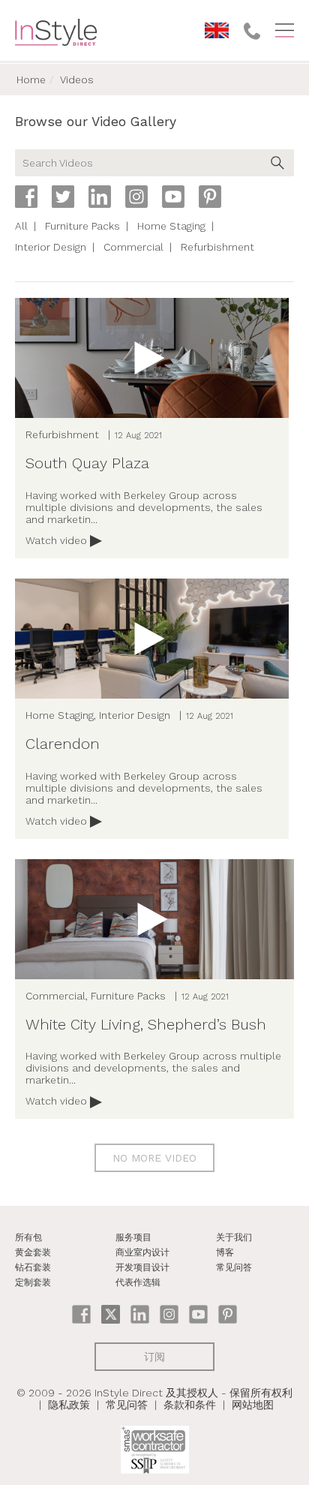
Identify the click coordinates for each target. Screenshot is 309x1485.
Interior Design (50, 247)
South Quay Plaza (87, 463)
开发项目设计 (143, 1267)
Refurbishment (217, 247)
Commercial (134, 247)
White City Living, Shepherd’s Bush (146, 1024)
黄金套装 (33, 1252)
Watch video (58, 540)
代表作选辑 (138, 1282)
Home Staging (171, 226)
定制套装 (33, 1282)
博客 (225, 1252)
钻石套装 (33, 1267)
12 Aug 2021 (138, 435)
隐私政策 (69, 1405)
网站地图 (253, 1405)
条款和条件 (190, 1405)
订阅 (154, 1357)
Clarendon (63, 744)
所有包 (28, 1237)
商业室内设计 (143, 1252)
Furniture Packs (82, 226)
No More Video (154, 1158)
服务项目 (134, 1237)
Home (31, 80)
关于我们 (234, 1237)
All (21, 226)
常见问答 (234, 1267)
